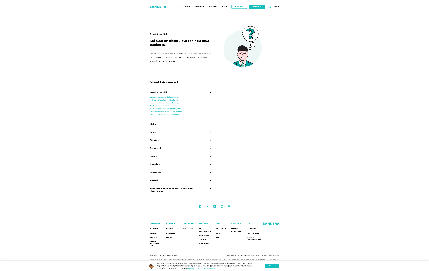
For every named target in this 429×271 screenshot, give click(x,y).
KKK (217, 237)
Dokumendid (221, 229)
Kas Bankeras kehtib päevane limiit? (163, 106)
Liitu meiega (171, 233)
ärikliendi (203, 57)
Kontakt (169, 237)
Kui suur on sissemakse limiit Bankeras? (164, 97)
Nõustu (271, 266)
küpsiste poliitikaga (209, 268)
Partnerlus (204, 235)
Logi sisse (239, 6)
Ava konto (257, 6)
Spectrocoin (188, 229)
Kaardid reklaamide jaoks (154, 243)
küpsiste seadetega (194, 268)
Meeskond (170, 229)
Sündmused (204, 243)
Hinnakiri (153, 237)
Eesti (276, 6)
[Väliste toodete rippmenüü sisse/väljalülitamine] (269, 6)
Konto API (251, 229)
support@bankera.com (271, 255)
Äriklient (153, 233)
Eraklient (154, 229)
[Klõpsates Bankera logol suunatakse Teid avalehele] (158, 6)
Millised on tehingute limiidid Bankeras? (165, 103)
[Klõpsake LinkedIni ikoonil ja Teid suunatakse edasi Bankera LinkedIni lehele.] (214, 206)
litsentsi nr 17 (180, 259)
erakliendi (193, 57)
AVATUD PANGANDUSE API (254, 238)
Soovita (202, 239)
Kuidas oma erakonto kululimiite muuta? (165, 114)
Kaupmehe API (253, 233)
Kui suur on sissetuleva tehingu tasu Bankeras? (167, 111)
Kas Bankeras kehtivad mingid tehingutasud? (166, 109)
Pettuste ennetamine (236, 230)
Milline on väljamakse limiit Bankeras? (164, 100)
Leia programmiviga (205, 230)
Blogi (218, 233)
